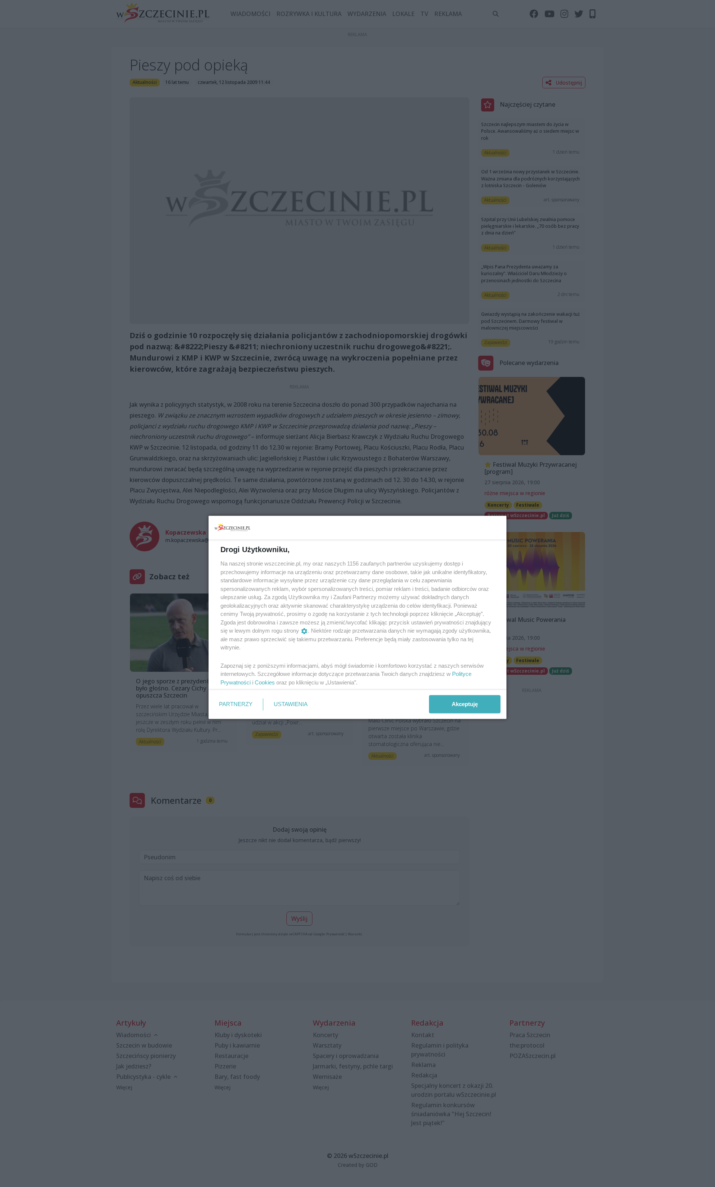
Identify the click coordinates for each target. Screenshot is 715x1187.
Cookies (265, 682)
